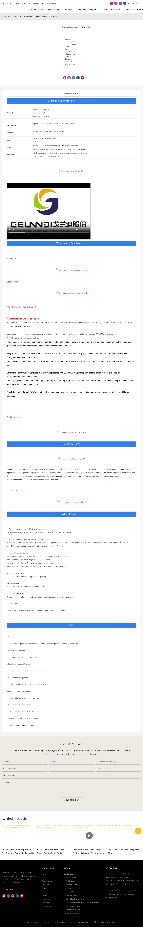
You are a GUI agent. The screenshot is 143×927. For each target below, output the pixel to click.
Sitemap (100, 922)
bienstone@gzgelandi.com (121, 877)
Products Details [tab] (71, 93)
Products (15, 16)
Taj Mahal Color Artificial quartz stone (123, 851)
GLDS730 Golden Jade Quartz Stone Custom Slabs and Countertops (51, 851)
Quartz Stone (27, 16)
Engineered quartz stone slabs (46, 16)
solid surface (104, 476)
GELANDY (5, 16)
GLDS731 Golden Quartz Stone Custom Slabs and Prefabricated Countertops (88, 851)
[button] (142, 10)
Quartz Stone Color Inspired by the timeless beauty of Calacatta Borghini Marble (18, 851)
